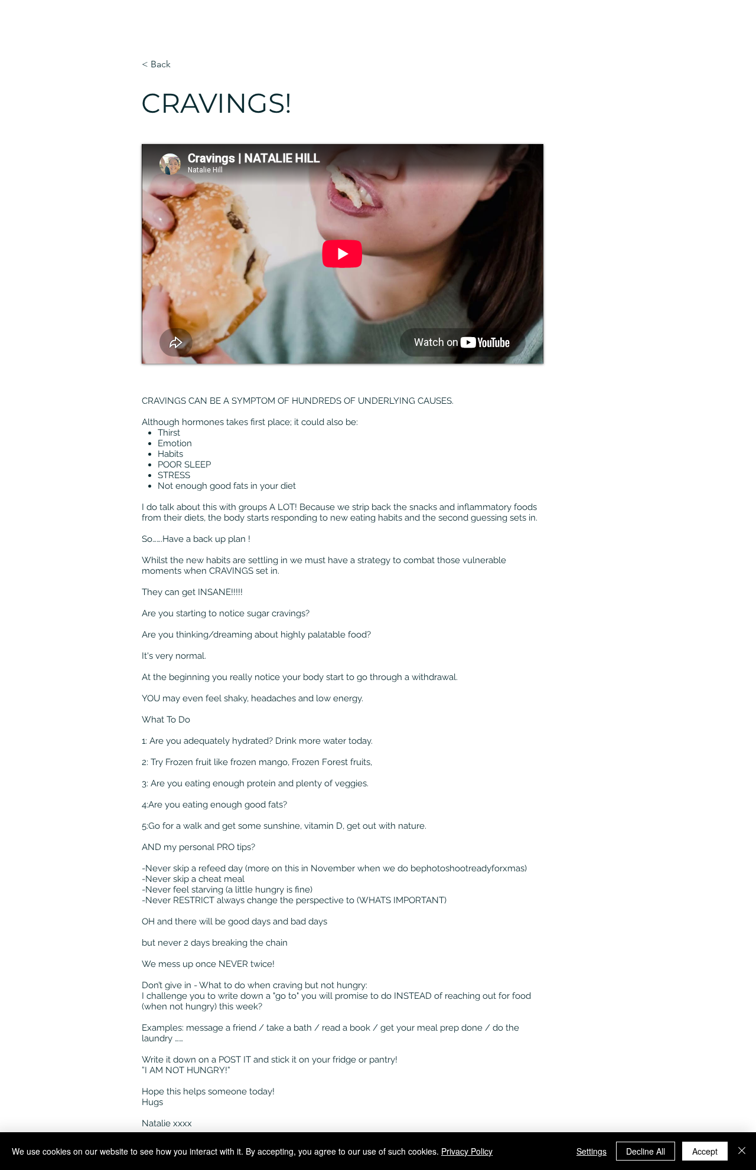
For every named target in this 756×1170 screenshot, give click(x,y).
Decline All (645, 1151)
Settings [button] (591, 1151)
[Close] (742, 1151)
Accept (705, 1151)
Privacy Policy (467, 1151)
